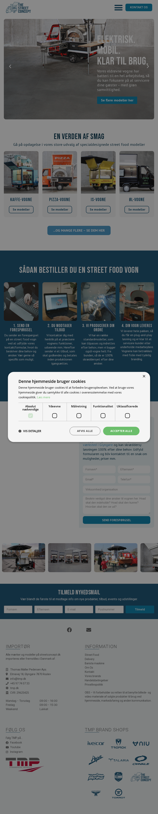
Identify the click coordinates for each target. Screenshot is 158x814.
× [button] (143, 376)
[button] (29, 431)
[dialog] (79, 407)
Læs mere (43, 397)
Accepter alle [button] (121, 431)
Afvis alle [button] (85, 431)
